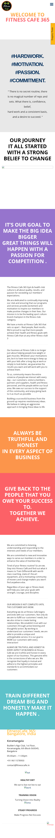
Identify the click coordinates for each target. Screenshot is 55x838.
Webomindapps (33, 834)
